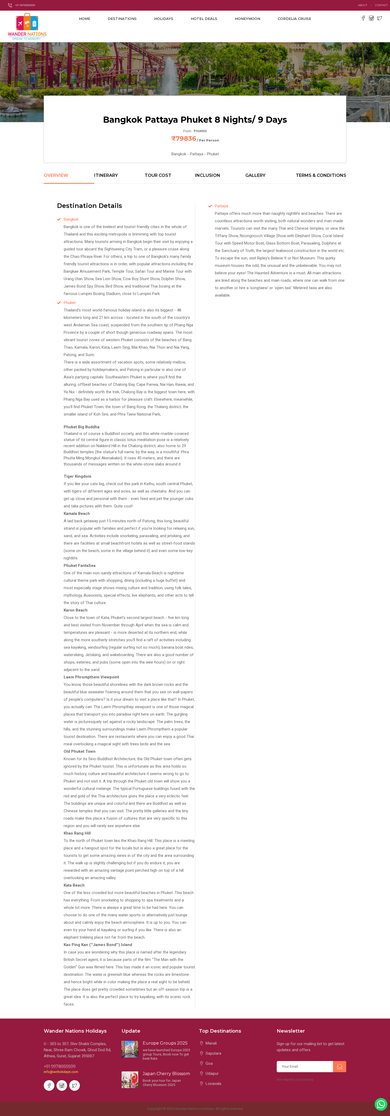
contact (382, 5)
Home (84, 18)
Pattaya (221, 206)
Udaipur (212, 1073)
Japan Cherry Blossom (166, 1073)
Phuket (70, 302)
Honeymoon (247, 18)
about (362, 5)
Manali (211, 1043)
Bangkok (71, 219)
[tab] (69, 178)
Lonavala (213, 1083)
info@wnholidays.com (61, 1072)
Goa (209, 1063)
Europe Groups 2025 (165, 1043)
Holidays (163, 18)
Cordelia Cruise (294, 18)
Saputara (213, 1053)
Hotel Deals (204, 18)
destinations (122, 18)
